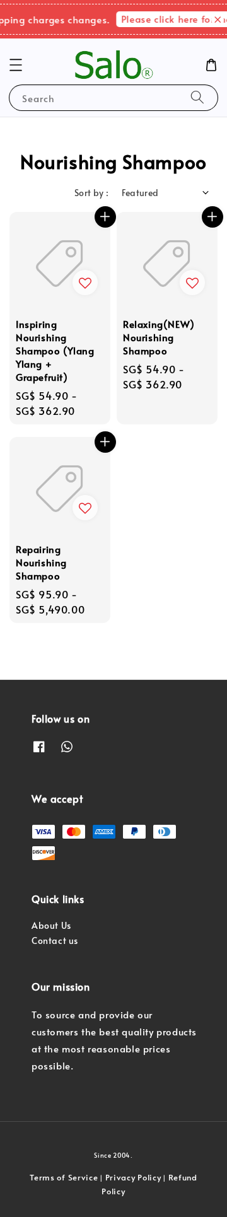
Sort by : (91, 193)
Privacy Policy (133, 1177)
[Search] (197, 97)
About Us (51, 925)
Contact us (55, 940)
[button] (16, 65)
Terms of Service (64, 1177)
